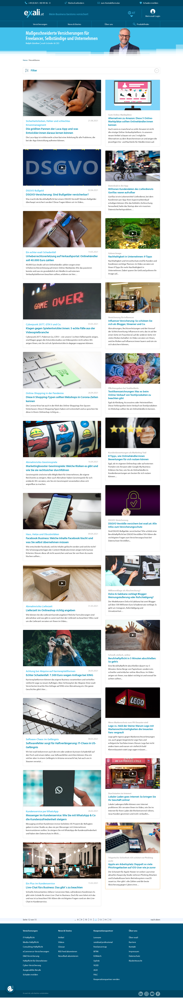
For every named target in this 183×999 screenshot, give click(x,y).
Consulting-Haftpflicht (33, 946)
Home (25, 60)
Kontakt (132, 946)
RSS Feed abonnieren (67, 951)
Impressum (134, 951)
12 (96, 919)
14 (105, 919)
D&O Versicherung (31, 956)
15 (110, 919)
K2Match (97, 956)
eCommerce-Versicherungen (36, 951)
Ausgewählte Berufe (32, 970)
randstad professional (103, 942)
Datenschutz (134, 956)
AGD (96, 970)
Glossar (61, 946)
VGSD (96, 965)
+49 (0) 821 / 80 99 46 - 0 (39, 3)
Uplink (97, 960)
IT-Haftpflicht (29, 937)
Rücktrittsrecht (135, 960)
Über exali (133, 937)
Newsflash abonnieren (68, 956)
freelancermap (100, 946)
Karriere (132, 942)
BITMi (96, 951)
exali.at (34, 13)
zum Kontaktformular (110, 3)
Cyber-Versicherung (32, 965)
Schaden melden (150, 3)
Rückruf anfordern (76, 3)
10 (86, 919)
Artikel (61, 937)
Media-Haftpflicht (31, 942)
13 (100, 919)
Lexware (97, 937)
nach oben (155, 919)
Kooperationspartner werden (107, 979)
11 (91, 919)
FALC (96, 974)
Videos (61, 942)
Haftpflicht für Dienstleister (35, 960)
